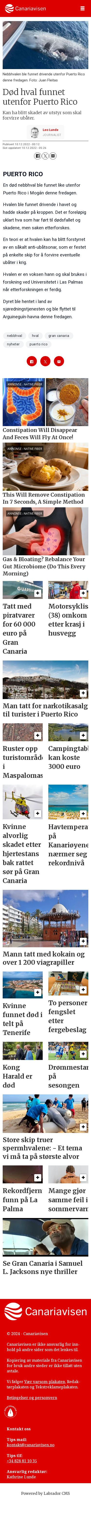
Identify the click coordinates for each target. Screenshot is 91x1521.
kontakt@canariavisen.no (31, 1445)
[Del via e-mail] (52, 155)
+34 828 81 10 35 (22, 1461)
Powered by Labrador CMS (45, 1493)
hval (35, 336)
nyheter (13, 344)
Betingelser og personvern (32, 1397)
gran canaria (59, 336)
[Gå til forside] (25, 8)
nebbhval (14, 336)
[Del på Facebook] (37, 155)
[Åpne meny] (82, 8)
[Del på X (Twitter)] (45, 155)
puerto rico (39, 344)
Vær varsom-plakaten (44, 1381)
